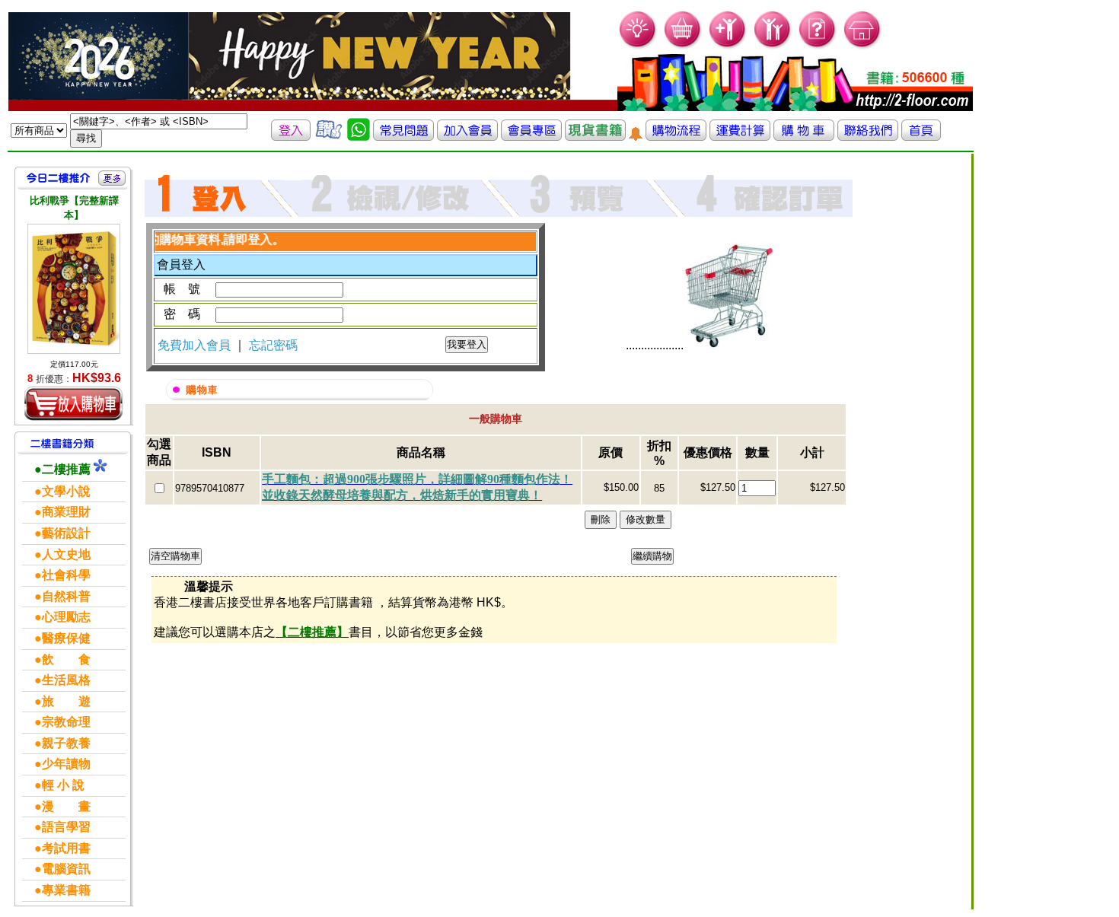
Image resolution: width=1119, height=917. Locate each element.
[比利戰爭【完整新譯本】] (73, 289)
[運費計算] (739, 136)
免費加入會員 (196, 345)
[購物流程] (676, 136)
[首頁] (863, 46)
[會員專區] (531, 136)
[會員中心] (773, 46)
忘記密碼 (273, 345)
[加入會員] (728, 46)
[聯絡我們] (867, 136)
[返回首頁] (921, 136)
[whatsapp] (358, 136)
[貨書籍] (595, 136)
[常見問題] (818, 46)
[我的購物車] (683, 46)
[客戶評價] (329, 136)
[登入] (291, 136)
